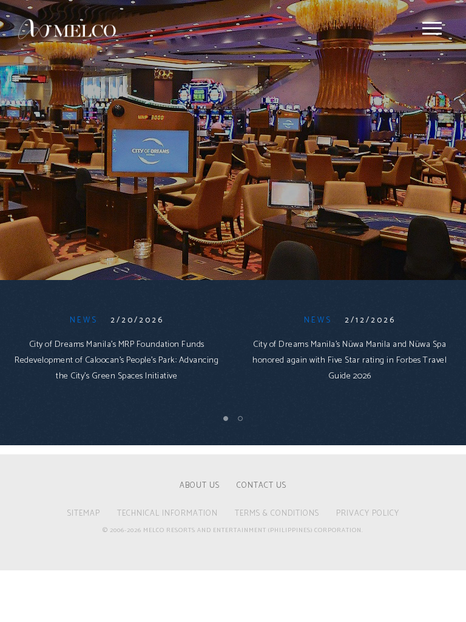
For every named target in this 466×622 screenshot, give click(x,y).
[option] (116, 356)
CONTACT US (261, 486)
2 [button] (241, 418)
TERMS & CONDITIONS (277, 514)
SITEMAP (83, 514)
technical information (167, 514)
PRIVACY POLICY (367, 514)
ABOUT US (200, 486)
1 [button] (226, 418)
